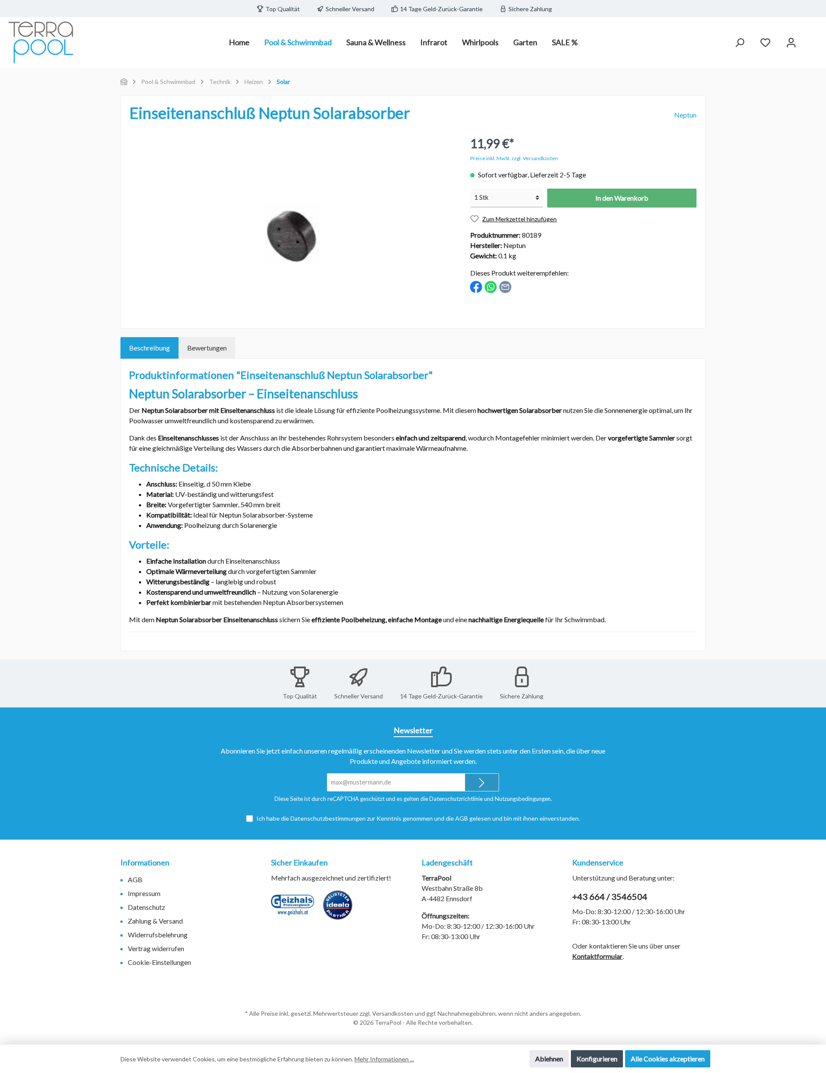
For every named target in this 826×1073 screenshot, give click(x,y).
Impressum (144, 893)
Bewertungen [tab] (207, 348)
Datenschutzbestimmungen (328, 818)
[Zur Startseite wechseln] (41, 42)
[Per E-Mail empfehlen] (505, 286)
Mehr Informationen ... (384, 1059)
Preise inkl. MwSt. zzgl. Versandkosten (514, 158)
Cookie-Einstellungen (159, 962)
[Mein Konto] (791, 42)
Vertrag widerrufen (156, 948)
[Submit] (482, 782)
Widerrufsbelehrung (158, 934)
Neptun (685, 115)
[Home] (123, 81)
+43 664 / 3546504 (609, 896)
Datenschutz (146, 907)
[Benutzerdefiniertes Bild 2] (342, 909)
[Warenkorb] (811, 39)
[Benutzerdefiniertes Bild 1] (297, 909)
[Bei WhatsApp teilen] (490, 286)
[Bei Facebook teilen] (476, 286)
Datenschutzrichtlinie (456, 798)
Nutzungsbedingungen (523, 798)
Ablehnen (549, 1058)
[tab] (149, 348)
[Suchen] (739, 42)
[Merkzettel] (765, 42)
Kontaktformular (597, 956)
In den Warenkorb (621, 198)
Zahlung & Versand (155, 921)
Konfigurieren (596, 1058)
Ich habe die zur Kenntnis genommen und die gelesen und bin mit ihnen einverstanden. (418, 818)
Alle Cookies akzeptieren (668, 1058)
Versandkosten (392, 1013)
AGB (461, 818)
